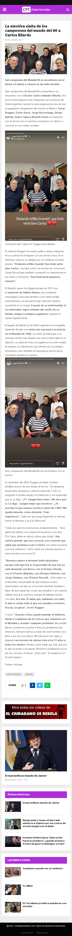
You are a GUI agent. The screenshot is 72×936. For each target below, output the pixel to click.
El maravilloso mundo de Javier (26, 775)
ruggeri (29, 674)
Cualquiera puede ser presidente (43, 868)
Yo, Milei (28, 885)
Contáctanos (27, 933)
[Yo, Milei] (13, 889)
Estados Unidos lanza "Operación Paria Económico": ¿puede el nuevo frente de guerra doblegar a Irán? (44, 840)
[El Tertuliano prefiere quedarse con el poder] (13, 907)
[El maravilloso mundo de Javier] (36, 750)
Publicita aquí (42, 933)
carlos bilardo (14, 674)
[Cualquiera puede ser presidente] (13, 872)
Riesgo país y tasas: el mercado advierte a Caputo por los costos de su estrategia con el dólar (44, 823)
